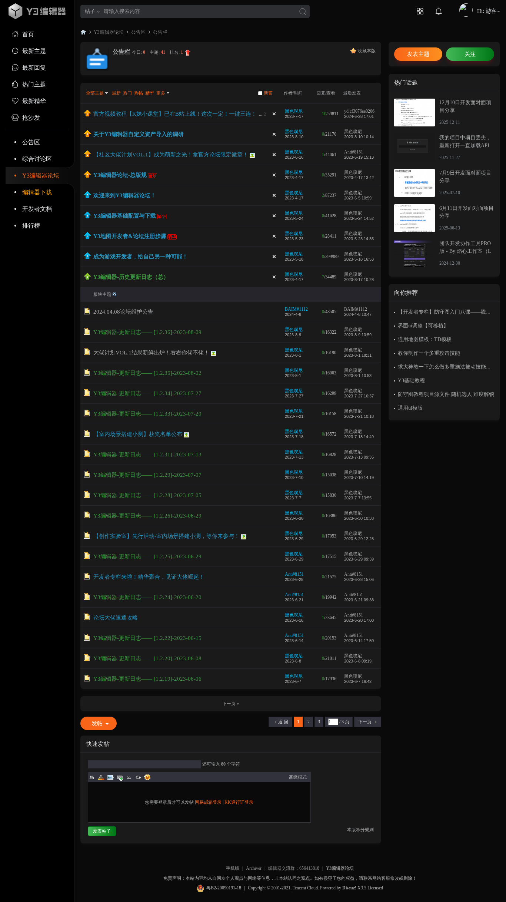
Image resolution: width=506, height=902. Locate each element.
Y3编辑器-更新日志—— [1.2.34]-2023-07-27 (147, 393)
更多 (160, 93)
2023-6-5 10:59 (358, 198)
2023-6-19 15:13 (359, 157)
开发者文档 (37, 209)
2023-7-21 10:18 (359, 416)
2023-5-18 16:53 (359, 259)
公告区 (31, 142)
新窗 (268, 93)
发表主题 (418, 54)
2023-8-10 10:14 (359, 137)
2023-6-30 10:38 (359, 518)
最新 (116, 93)
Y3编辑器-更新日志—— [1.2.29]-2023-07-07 (147, 475)
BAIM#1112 (296, 309)
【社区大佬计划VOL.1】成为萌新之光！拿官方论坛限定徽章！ (170, 155)
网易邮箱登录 (208, 802)
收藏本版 (367, 50)
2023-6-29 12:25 (359, 538)
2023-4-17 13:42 (359, 177)
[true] (302, 12)
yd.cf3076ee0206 (359, 111)
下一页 (365, 721)
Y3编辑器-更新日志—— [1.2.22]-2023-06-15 (147, 638)
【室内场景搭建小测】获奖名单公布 (137, 434)
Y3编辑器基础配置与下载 (124, 216)
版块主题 (102, 294)
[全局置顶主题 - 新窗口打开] (87, 115)
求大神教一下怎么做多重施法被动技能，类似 (450, 367)
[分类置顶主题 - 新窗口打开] (87, 196)
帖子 (90, 11)
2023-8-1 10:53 (358, 375)
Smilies (147, 777)
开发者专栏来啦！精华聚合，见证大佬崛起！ (148, 577)
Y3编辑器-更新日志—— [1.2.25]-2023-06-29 (147, 556)
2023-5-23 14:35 (359, 239)
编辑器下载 (37, 192)
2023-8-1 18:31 (358, 355)
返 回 (283, 721)
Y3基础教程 (411, 380)
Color (101, 777)
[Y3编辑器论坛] (37, 11)
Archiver (254, 868)
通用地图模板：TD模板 (425, 339)
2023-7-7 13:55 (358, 498)
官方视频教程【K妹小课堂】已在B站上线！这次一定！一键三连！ (175, 114)
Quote (129, 777)
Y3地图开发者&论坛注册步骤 (129, 236)
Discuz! (349, 888)
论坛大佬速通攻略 (115, 618)
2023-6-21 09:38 (359, 600)
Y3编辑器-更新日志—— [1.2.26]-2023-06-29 (147, 516)
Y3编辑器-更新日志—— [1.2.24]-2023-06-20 (147, 597)
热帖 (138, 93)
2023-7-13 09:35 (359, 457)
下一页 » (230, 703)
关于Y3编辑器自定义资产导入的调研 (138, 134)
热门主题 (34, 84)
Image (110, 777)
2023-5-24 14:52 (359, 218)
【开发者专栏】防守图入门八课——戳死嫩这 (450, 312)
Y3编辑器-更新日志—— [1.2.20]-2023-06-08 (147, 658)
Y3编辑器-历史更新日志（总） (131, 277)
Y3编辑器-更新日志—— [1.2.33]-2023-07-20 (147, 414)
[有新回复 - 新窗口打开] (87, 312)
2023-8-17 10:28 (359, 279)
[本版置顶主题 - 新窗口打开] (87, 278)
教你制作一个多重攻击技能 (429, 353)
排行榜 (31, 225)
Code (138, 777)
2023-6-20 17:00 (359, 620)
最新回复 (34, 68)
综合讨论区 (37, 159)
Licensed (375, 888)
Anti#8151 (353, 152)
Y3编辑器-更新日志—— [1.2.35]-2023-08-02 (147, 373)
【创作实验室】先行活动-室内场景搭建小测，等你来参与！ (166, 536)
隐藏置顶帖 (274, 114)
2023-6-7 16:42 (358, 681)
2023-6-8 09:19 (358, 661)
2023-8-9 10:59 (358, 335)
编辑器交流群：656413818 (293, 868)
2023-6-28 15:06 (359, 579)
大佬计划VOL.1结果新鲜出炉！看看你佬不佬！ (151, 353)
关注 (470, 54)
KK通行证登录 (238, 802)
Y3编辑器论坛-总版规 (120, 175)
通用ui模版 (410, 408)
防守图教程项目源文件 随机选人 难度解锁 (446, 394)
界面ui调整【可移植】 (423, 325)
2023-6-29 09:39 (359, 559)
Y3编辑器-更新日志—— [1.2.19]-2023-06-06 (147, 679)
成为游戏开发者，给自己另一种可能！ (140, 257)
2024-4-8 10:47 (358, 314)
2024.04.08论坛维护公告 (123, 312)
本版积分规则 (360, 829)
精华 (149, 93)
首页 (28, 34)
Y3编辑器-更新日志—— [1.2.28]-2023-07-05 (147, 495)
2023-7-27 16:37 (359, 396)
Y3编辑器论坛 (40, 175)
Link (119, 777)
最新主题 (34, 51)
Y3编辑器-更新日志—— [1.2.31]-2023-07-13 (147, 454)
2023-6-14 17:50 (359, 640)
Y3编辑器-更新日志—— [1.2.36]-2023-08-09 (147, 332)
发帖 (97, 723)
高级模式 (298, 777)
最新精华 (34, 101)
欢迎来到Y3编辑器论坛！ (124, 195)
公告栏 (160, 32)
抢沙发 (31, 118)
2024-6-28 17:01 (359, 116)
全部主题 (95, 93)
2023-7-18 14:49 (359, 437)
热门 (127, 93)
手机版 (232, 868)
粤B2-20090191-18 (223, 888)
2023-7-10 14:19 (359, 477)
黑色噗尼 (294, 111)
